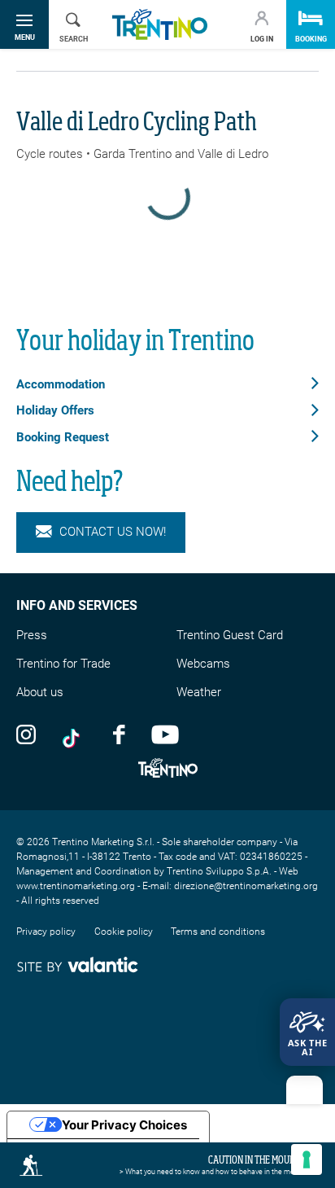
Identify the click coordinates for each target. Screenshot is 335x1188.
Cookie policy (123, 931)
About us (39, 692)
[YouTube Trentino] (165, 733)
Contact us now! (112, 531)
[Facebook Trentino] (118, 733)
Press (31, 635)
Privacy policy (46, 931)
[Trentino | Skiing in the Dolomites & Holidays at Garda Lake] (159, 25)
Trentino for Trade (63, 663)
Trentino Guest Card (229, 635)
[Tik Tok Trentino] (75, 733)
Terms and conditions (218, 931)
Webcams (203, 663)
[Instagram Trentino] (26, 733)
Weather (198, 692)
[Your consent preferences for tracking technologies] (306, 1159)
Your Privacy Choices (124, 1125)
